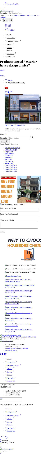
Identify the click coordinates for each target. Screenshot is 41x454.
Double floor (9, 153)
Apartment (8, 159)
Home (9, 34)
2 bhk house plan (11, 167)
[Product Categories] (6, 26)
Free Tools (10, 54)
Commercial (9, 161)
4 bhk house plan (11, 171)
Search (6, 21)
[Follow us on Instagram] (6, 354)
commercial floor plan (12, 148)
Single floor (9, 152)
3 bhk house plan (11, 169)
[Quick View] (11, 93)
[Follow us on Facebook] (2, 354)
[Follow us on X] (1, 354)
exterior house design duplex (15, 125)
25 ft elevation (31, 15)
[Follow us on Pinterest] (4, 354)
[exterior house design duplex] (23, 109)
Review (9, 50)
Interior (9, 44)
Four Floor (8, 157)
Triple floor (9, 155)
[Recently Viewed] (6, 438)
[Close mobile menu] (1, 447)
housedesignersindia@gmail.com (16, 348)
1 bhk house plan (11, 165)
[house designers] (6, 341)
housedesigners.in (11, 350)
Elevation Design (13, 41)
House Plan (11, 38)
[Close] (5, 134)
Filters (2, 75)
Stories (9, 48)
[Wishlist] (7, 93)
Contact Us (11, 56)
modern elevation (19, 15)
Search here (4, 13)
